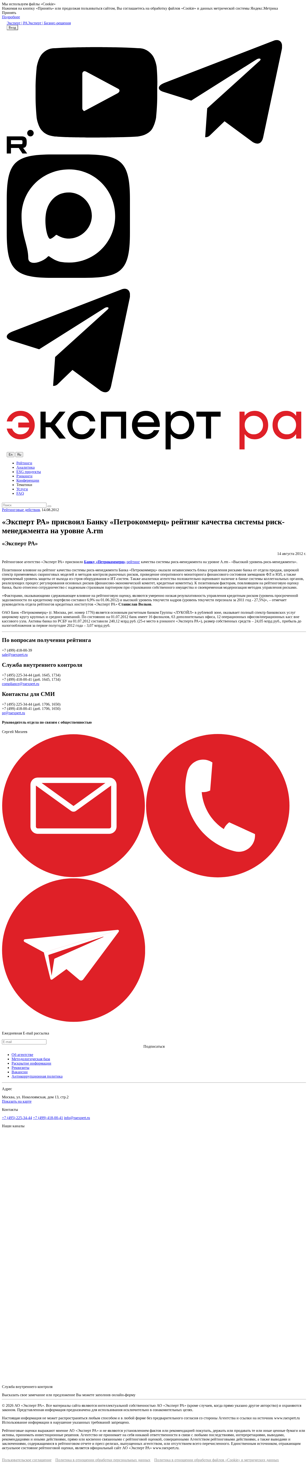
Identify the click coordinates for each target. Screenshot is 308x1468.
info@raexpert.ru (77, 1118)
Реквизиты (20, 1068)
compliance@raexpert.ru (20, 684)
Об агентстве (22, 1055)
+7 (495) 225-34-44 (17, 1118)
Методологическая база (31, 1059)
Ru (19, 454)
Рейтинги (24, 463)
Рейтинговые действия (21, 510)
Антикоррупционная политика (37, 1076)
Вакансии (20, 1072)
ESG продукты (28, 472)
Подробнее (11, 17)
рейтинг (133, 562)
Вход (12, 27)
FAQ (20, 493)
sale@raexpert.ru (15, 655)
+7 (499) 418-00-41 (48, 1118)
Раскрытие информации (31, 1063)
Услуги (22, 489)
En (11, 454)
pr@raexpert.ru (13, 713)
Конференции (27, 480)
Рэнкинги (24, 476)
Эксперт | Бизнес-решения (49, 23)
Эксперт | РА (17, 23)
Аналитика (25, 467)
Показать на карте (17, 1101)
